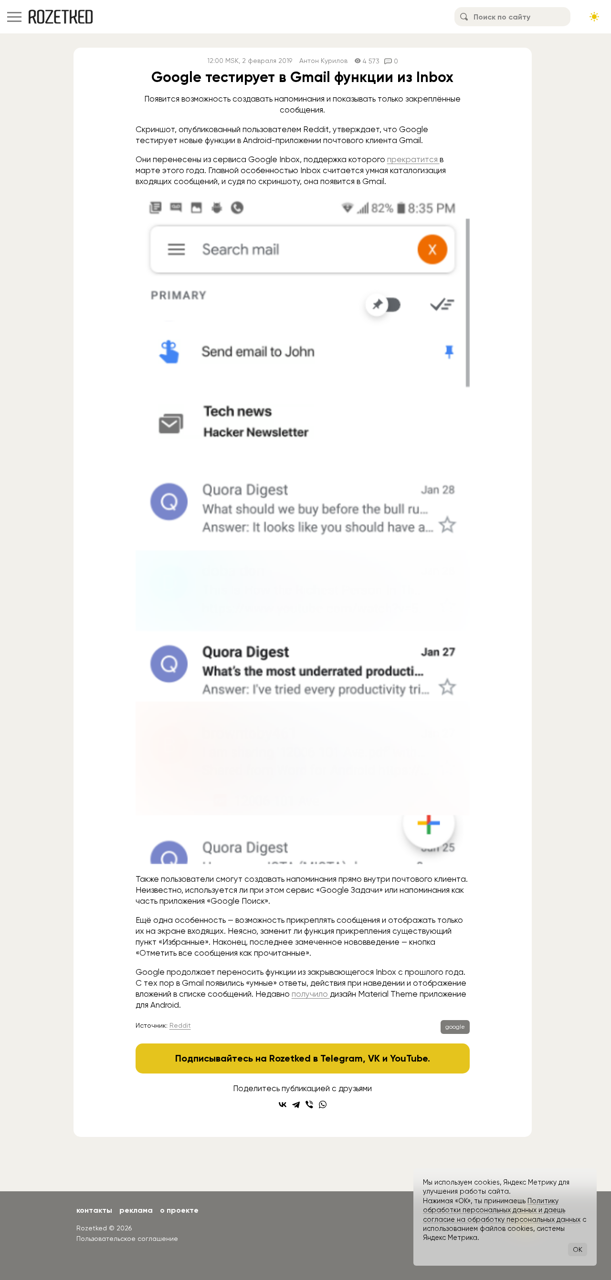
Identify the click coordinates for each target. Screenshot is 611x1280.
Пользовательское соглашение (127, 1238)
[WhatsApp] (322, 1104)
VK (374, 1058)
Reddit (180, 1025)
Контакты (94, 1210)
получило (311, 994)
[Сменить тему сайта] (594, 16)
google (455, 1026)
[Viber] (309, 1104)
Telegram (341, 1058)
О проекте (179, 1210)
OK (577, 1249)
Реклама (136, 1210)
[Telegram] (296, 1104)
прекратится (413, 159)
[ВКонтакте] (282, 1104)
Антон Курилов (323, 60)
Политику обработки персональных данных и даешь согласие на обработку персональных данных (501, 1210)
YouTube (409, 1058)
